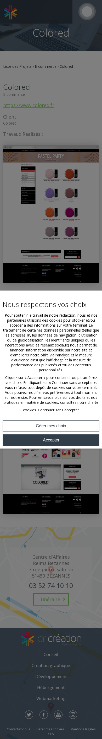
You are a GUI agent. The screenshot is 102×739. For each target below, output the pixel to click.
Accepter (51, 440)
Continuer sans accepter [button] (58, 409)
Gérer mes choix (51, 426)
